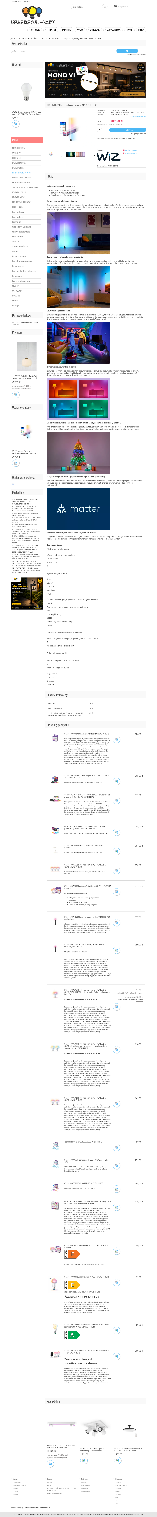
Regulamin (118, 1482)
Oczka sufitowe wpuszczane (21, 226)
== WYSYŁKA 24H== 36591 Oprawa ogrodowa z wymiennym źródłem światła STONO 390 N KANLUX (26, 556)
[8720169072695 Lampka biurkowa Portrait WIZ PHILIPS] (55, 850)
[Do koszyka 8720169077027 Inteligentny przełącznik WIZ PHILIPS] (116, 739)
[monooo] (95, 79)
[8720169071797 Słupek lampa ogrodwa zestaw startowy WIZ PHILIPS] (55, 948)
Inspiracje (117, 1491)
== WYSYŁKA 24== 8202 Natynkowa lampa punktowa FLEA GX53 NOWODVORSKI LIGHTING (24, 501)
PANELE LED (16, 295)
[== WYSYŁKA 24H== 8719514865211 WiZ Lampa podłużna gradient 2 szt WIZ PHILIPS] (55, 830)
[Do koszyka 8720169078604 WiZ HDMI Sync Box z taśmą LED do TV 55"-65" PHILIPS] (116, 781)
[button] (94, 156)
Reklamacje (118, 1494)
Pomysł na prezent (18, 266)
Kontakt (49, 1485)
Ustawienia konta (85, 1491)
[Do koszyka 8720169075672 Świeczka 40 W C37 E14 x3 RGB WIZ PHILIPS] (116, 1251)
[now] (27, 593)
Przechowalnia (84, 1488)
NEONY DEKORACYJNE (19, 148)
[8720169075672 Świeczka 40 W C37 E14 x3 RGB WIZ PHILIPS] (55, 1249)
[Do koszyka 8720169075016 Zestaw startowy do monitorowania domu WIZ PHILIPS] (116, 1356)
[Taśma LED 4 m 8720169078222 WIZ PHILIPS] (55, 1146)
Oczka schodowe (17, 236)
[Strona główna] (33, 14)
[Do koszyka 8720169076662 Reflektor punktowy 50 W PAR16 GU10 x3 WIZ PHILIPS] (116, 870)
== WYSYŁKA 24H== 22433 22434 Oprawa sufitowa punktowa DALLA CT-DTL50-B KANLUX (26, 520)
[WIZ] (109, 158)
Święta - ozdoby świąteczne (21, 280)
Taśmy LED (15, 241)
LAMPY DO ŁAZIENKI (19, 192)
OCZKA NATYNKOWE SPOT (21, 182)
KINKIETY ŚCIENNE (18, 207)
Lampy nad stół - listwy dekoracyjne (24, 271)
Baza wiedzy (118, 1488)
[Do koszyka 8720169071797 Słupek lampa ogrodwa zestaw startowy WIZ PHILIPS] (116, 950)
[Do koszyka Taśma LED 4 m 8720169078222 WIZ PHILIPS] (116, 1147)
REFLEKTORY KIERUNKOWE (21, 202)
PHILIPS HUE (16, 157)
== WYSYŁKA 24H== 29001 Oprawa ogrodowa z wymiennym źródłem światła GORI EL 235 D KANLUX (26, 531)
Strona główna (16, 1482)
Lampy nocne (16, 221)
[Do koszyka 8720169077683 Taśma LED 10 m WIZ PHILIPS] (116, 1189)
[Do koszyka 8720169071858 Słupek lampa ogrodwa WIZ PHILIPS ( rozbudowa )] (116, 922)
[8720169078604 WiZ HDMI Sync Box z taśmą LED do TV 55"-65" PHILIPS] (55, 780)
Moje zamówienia (85, 1485)
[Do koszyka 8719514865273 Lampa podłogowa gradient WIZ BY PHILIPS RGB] (15, 463)
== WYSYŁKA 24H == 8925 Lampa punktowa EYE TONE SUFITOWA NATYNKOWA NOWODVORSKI (24, 508)
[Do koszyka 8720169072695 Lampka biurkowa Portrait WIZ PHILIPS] (116, 851)
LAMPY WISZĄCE (18, 167)
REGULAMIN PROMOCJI (19, 1485)
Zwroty (116, 1497)
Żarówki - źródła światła (20, 246)
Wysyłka (15, 1491)
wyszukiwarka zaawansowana (136, 54)
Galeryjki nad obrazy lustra (21, 231)
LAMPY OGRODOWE (19, 162)
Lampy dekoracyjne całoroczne (22, 261)
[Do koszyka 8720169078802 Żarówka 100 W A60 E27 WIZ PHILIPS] (116, 1282)
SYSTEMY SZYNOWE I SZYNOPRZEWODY (25, 187)
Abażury (14, 251)
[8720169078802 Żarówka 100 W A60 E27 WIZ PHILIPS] (55, 1284)
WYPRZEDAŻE (17, 152)
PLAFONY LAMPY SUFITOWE (21, 177)
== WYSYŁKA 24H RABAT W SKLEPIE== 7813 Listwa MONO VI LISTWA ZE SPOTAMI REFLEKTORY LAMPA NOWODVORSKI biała (26, 563)
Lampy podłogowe (18, 212)
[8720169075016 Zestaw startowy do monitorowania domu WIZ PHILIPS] (55, 1355)
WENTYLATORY (17, 290)
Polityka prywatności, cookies (54, 1494)
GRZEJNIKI (15, 285)
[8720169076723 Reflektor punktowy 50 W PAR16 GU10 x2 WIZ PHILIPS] (55, 1102)
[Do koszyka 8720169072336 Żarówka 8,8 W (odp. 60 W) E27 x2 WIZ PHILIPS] (116, 891)
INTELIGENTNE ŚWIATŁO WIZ (21, 172)
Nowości (15, 300)
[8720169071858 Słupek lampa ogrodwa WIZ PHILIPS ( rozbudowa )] (55, 921)
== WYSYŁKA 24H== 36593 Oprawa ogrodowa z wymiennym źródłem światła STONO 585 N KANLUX (26, 570)
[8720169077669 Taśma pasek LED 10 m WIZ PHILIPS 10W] (55, 1164)
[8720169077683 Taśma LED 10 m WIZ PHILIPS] (55, 1187)
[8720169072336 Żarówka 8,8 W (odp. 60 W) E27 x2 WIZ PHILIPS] (55, 890)
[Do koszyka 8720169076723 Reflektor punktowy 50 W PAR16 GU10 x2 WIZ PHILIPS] (116, 1103)
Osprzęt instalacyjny (19, 256)
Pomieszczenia (17, 275)
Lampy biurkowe (17, 216)
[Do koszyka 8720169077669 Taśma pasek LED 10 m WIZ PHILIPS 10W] (116, 1165)
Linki (116, 1503)
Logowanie (84, 1482)
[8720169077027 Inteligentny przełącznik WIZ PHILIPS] (55, 738)
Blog (116, 1500)
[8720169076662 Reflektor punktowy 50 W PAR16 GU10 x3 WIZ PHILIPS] (55, 869)
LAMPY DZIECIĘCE (18, 197)
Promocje (15, 305)
